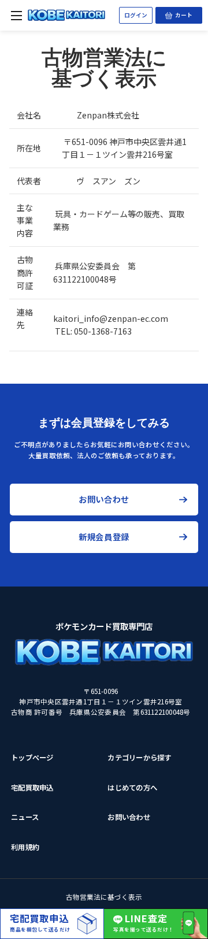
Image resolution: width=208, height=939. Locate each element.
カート (189, 13)
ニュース (25, 817)
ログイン (135, 15)
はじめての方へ (132, 787)
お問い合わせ (104, 499)
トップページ (32, 757)
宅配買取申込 (32, 787)
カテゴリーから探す (139, 757)
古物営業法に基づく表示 (104, 896)
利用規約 (25, 847)
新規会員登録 (104, 536)
